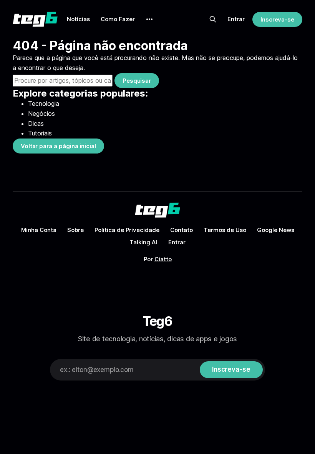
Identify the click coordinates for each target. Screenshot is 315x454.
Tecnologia (43, 103)
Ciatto (163, 259)
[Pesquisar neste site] (213, 19)
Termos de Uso (225, 230)
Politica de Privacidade (126, 230)
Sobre (75, 230)
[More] (149, 19)
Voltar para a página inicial (58, 146)
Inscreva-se (277, 19)
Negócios (41, 113)
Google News (275, 230)
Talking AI (143, 242)
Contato (181, 230)
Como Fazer (118, 19)
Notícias (78, 19)
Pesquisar (137, 80)
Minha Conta (38, 230)
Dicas (36, 123)
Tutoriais (40, 133)
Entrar (236, 19)
